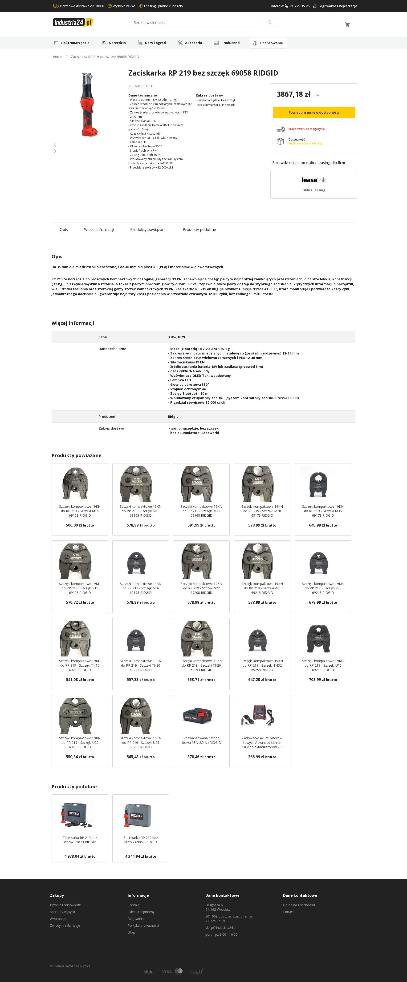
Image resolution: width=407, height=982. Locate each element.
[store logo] (90, 22)
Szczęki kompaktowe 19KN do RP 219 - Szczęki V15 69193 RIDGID (80, 588)
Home (57, 56)
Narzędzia (117, 42)
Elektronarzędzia (75, 42)
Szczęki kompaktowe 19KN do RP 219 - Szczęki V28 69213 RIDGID (262, 588)
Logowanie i (328, 6)
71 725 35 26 (299, 6)
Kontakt (134, 905)
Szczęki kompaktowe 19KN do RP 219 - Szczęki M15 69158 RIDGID (80, 511)
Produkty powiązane (148, 229)
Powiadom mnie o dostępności (314, 112)
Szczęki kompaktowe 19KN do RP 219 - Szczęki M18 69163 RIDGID (140, 511)
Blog (131, 932)
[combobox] (205, 22)
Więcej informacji (99, 229)
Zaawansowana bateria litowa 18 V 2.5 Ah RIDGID (201, 740)
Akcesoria (193, 42)
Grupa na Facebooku (299, 905)
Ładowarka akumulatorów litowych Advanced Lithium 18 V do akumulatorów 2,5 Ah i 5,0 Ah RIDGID (262, 745)
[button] (88, 145)
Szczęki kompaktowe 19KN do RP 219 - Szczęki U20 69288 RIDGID (80, 742)
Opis (64, 229)
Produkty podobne (199, 229)
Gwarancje (58, 918)
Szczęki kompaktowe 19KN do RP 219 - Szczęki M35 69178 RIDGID (323, 511)
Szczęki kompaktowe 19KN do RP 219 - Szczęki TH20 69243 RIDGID (140, 665)
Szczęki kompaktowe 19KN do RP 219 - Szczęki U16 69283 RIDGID (323, 665)
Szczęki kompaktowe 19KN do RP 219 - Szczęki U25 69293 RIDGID (140, 742)
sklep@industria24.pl (220, 927)
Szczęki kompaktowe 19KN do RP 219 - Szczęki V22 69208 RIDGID (201, 588)
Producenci (230, 42)
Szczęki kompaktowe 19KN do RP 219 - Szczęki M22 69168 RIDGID (201, 511)
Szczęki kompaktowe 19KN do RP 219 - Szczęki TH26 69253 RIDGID (201, 665)
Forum (288, 912)
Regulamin (136, 918)
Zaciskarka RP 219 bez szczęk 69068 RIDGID (140, 839)
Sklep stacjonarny (141, 912)
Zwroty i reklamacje (65, 925)
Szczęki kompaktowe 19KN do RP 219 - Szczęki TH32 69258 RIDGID (262, 665)
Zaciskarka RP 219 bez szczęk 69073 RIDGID (80, 839)
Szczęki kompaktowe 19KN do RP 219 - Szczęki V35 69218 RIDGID (323, 588)
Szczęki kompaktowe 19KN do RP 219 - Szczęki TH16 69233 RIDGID (80, 665)
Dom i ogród (155, 42)
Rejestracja (348, 6)
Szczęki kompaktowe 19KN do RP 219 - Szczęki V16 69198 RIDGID (140, 588)
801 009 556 (214, 916)
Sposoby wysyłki (62, 912)
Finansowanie (271, 43)
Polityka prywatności (143, 925)
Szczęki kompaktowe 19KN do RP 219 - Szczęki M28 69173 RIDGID (262, 511)
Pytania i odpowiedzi (65, 905)
